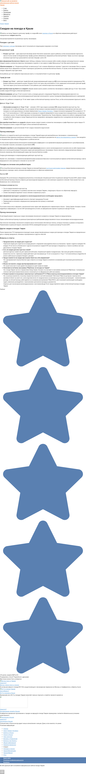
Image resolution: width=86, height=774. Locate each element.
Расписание (7, 12)
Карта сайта (7, 758)
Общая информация (9, 743)
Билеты (5, 10)
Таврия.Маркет (8, 753)
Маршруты (6, 14)
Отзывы (6, 18)
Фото (5, 20)
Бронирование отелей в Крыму (10, 711)
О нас (5, 8)
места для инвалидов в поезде (66, 137)
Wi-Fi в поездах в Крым (7, 693)
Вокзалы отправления (10, 739)
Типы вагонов (7, 737)
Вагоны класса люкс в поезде (9, 685)
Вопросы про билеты (10, 741)
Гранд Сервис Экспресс (45, 111)
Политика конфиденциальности (13, 760)
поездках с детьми (9, 46)
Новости (6, 16)
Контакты (6, 762)
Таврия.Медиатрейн (9, 751)
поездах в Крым (47, 33)
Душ (4, 755)
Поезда (5, 729)
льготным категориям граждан (56, 168)
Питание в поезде (9, 749)
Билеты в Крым (8, 733)
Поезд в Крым (8, 735)
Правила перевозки (9, 745)
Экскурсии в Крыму (6, 721)
